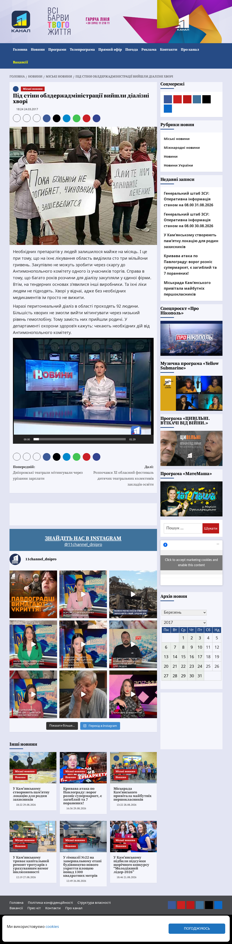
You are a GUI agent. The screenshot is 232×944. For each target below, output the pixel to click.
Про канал (190, 49)
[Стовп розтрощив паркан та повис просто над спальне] (83, 644)
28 (175, 675)
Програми (57, 49)
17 (200, 656)
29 (183, 675)
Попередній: (48, 473)
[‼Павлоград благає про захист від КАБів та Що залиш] (33, 594)
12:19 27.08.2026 (26, 877)
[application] (83, 390)
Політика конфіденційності (50, 902)
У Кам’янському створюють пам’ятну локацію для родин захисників (31, 794)
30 (191, 675)
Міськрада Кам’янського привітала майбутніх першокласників (133, 794)
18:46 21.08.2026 (126, 877)
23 (191, 666)
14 (175, 656)
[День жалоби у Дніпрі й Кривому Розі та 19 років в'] (83, 594)
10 (200, 647)
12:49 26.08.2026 (76, 881)
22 (183, 666)
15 (183, 656)
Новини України (178, 165)
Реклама (149, 49)
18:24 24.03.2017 (27, 109)
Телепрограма (82, 49)
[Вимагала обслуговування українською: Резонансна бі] (133, 694)
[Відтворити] (19, 439)
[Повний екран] (147, 439)
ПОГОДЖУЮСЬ (197, 928)
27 (166, 675)
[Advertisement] (92, 513)
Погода (131, 49)
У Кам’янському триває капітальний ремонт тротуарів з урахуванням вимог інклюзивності (31, 864)
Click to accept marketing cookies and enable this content (191, 562)
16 (191, 656)
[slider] (80, 439)
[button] (219, 56)
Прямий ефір (110, 49)
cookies (52, 926)
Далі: (123, 476)
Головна (20, 49)
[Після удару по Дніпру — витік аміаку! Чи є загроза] (83, 694)
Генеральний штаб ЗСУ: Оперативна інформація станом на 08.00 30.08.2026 (188, 220)
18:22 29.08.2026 (26, 805)
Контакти (168, 49)
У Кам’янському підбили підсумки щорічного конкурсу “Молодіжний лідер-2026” (131, 864)
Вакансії (20, 62)
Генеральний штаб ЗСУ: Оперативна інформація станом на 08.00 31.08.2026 (188, 199)
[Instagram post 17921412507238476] (133, 594)
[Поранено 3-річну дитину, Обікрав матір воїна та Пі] (33, 644)
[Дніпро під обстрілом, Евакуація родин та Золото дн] (33, 694)
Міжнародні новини (182, 147)
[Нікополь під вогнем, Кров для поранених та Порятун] (133, 644)
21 (175, 666)
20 (166, 666)
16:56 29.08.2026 (76, 808)
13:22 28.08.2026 (126, 805)
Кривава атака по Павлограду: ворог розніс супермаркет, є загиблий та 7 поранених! (82, 795)
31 (200, 675)
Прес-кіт (34, 908)
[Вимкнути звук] (140, 439)
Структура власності (94, 902)
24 (200, 666)
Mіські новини (33, 89)
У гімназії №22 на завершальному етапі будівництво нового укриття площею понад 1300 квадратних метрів (82, 866)
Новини (38, 49)
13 (166, 656)
